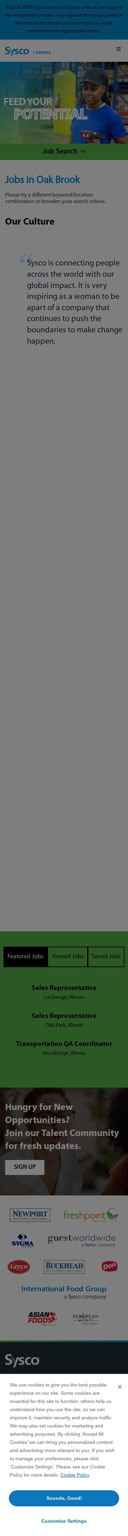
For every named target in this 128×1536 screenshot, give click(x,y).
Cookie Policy (74, 1475)
